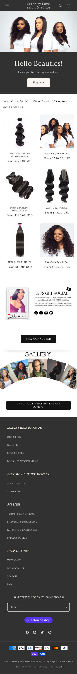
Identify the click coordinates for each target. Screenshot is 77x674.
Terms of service (23, 667)
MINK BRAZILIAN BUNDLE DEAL (19, 209)
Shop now (39, 82)
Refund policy (40, 667)
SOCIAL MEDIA (16, 483)
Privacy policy (66, 661)
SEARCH (12, 576)
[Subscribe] (65, 607)
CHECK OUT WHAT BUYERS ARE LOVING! (38, 405)
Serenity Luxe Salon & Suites (25, 661)
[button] (7, 6)
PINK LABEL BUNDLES (20, 262)
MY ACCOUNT (16, 568)
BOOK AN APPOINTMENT (22, 461)
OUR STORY (14, 437)
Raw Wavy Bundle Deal (57, 153)
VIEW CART (14, 560)
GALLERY (12, 445)
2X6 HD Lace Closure (57, 208)
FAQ (9, 584)
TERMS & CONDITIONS (21, 514)
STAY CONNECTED (38, 339)
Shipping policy (58, 667)
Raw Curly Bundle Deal (57, 262)
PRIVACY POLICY (17, 538)
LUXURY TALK (16, 453)
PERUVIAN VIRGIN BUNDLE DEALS (20, 155)
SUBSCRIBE (13, 491)
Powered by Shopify (48, 661)
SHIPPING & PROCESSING (22, 522)
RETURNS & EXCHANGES (22, 530)
